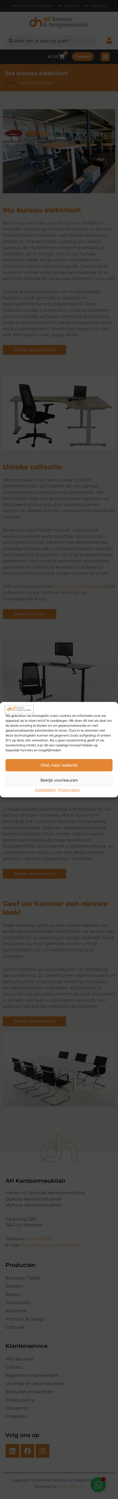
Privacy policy (69, 790)
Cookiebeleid (45, 790)
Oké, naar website (59, 765)
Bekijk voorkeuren (59, 780)
